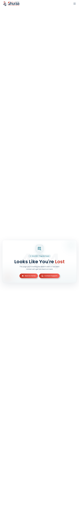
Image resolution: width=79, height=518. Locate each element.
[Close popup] (57, 241)
